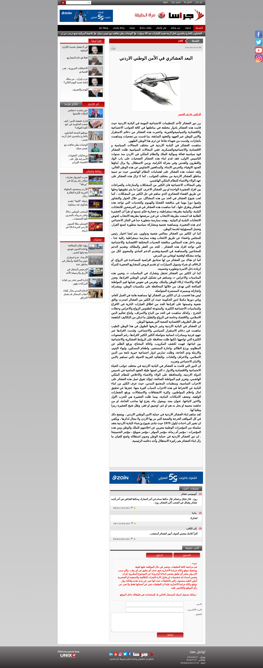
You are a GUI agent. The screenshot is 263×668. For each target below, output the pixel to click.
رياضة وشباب (119, 28)
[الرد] (131, 508)
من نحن (198, 2)
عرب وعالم (175, 28)
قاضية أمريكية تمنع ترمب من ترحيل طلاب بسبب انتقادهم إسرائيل (79, 33)
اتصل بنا (188, 2)
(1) (200, 494)
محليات (188, 28)
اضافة (170, 635)
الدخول (159, 555)
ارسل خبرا (176, 2)
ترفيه (165, 2)
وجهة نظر (103, 28)
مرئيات (132, 28)
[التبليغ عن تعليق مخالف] (134, 507)
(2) (200, 513)
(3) (200, 528)
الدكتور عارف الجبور (189, 114)
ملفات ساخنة (145, 28)
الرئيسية (199, 28)
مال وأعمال (161, 28)
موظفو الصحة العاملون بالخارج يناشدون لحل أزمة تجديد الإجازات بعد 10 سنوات (195, 33)
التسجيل (187, 555)
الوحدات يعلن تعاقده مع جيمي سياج (134, 33)
